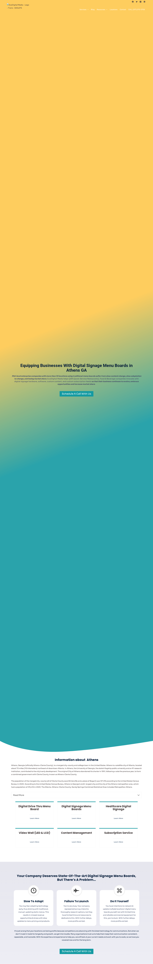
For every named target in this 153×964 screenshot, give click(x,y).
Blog (93, 10)
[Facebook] (133, 1)
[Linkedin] (144, 1)
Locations (113, 10)
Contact (123, 10)
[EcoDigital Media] (18, 9)
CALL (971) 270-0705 (136, 10)
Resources (101, 10)
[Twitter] (136, 1)
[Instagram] (140, 1)
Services (83, 10)
